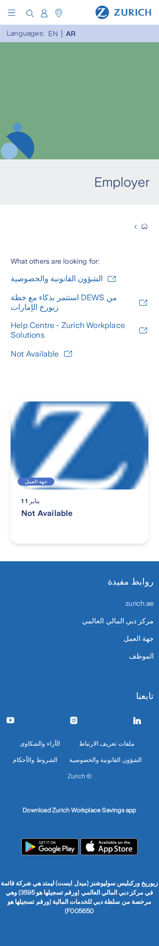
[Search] (30, 12)
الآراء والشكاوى (40, 743)
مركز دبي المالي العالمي (118, 621)
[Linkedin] (143, 721)
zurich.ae (139, 603)
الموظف (141, 656)
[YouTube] (16, 721)
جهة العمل (139, 638)
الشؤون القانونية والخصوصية (105, 759)
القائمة (14, 12)
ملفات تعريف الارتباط (106, 743)
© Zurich (80, 776)
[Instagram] (79, 721)
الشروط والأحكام (35, 759)
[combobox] (44, 13)
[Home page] (123, 11)
